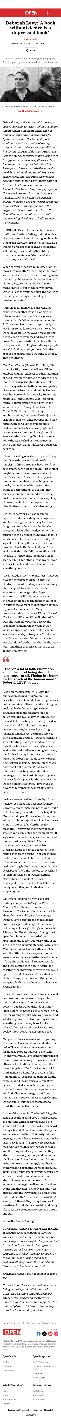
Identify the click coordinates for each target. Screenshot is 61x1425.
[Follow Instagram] (56, 1333)
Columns (7, 1366)
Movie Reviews (39, 1395)
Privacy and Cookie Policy (20, 1409)
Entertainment (10, 1399)
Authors (6, 1362)
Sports (6, 1403)
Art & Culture (39, 1390)
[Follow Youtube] (50, 1333)
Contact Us (31, 1414)
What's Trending (12, 1384)
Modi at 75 (37, 1373)
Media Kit (48, 1409)
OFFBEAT (49, 13)
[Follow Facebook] (38, 1333)
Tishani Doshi (30, 39)
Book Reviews (39, 1399)
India (5, 1390)
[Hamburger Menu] (5, 13)
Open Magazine (41, 1356)
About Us (38, 1409)
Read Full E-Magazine (28, 110)
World (5, 1395)
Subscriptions (9, 1370)
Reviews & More (42, 1384)
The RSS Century (40, 1362)
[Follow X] (44, 1333)
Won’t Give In (39, 1377)
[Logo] (30, 13)
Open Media (9, 1356)
